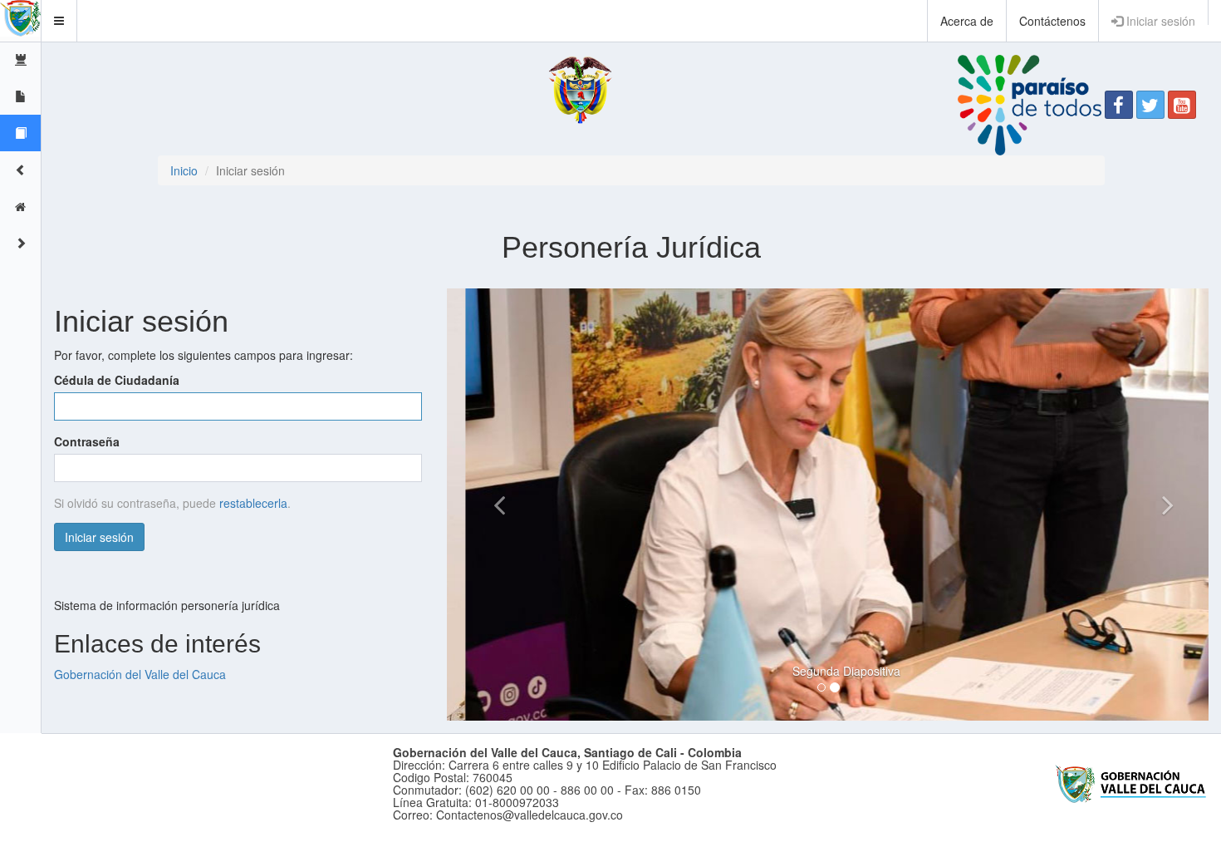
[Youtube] (1182, 105)
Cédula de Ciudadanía (116, 380)
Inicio (184, 170)
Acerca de (966, 20)
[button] (59, 21)
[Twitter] (1150, 105)
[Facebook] (1119, 105)
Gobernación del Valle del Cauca (140, 674)
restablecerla (253, 503)
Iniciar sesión (1159, 20)
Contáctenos (1052, 20)
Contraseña (87, 441)
